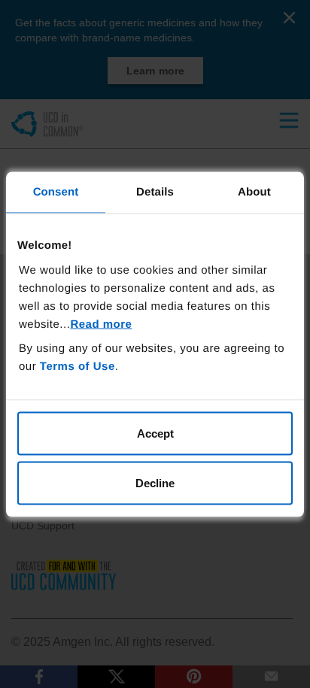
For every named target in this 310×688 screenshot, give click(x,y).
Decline (155, 482)
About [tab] (254, 191)
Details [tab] (155, 191)
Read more (101, 324)
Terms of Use (77, 366)
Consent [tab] (56, 191)
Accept (155, 433)
